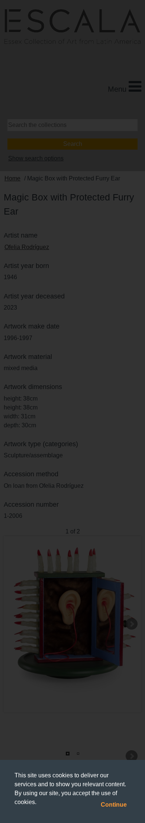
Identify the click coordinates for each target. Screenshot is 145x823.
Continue (114, 804)
